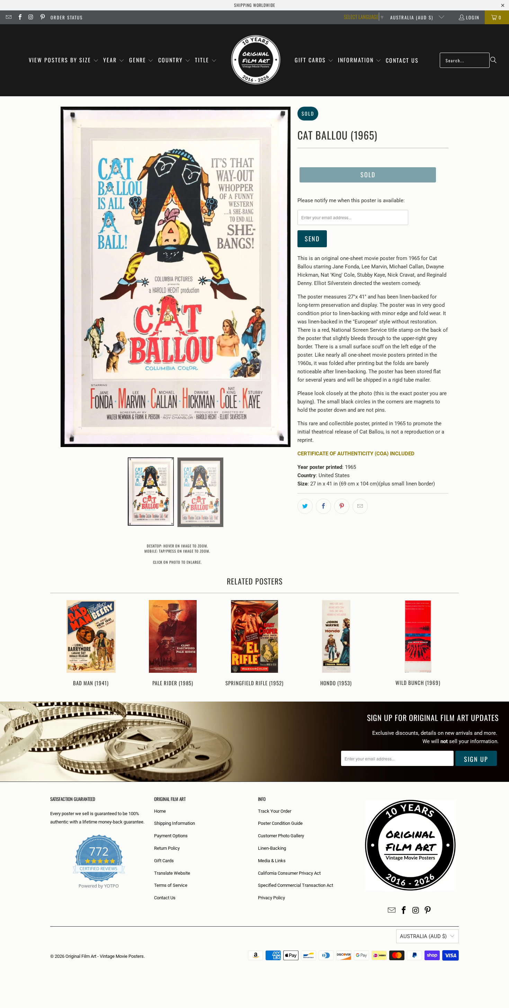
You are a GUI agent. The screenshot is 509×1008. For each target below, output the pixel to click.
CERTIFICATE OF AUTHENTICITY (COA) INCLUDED (355, 454)
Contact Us (165, 897)
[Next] (449, 644)
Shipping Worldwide (254, 5)
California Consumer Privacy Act (289, 873)
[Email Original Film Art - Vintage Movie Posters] (8, 17)
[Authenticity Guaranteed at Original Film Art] (50, 894)
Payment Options (171, 835)
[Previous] (60, 644)
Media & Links (272, 860)
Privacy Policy (271, 897)
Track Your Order (274, 811)
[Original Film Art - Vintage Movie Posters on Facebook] (19, 17)
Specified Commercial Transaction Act (295, 885)
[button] (64, 60)
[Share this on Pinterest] (341, 506)
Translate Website (172, 873)
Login (473, 17)
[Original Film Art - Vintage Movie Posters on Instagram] (31, 17)
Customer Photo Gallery (281, 835)
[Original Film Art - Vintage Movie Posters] (256, 60)
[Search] (493, 60)
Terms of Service (170, 885)
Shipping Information (174, 823)
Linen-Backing (272, 848)
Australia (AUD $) (412, 17)
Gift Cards (164, 860)
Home (160, 811)
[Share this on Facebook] (323, 506)
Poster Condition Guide (280, 823)
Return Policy (167, 848)
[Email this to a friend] (360, 506)
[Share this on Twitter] (305, 506)
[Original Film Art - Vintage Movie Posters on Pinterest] (42, 17)
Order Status (67, 17)
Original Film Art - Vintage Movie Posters (104, 956)
